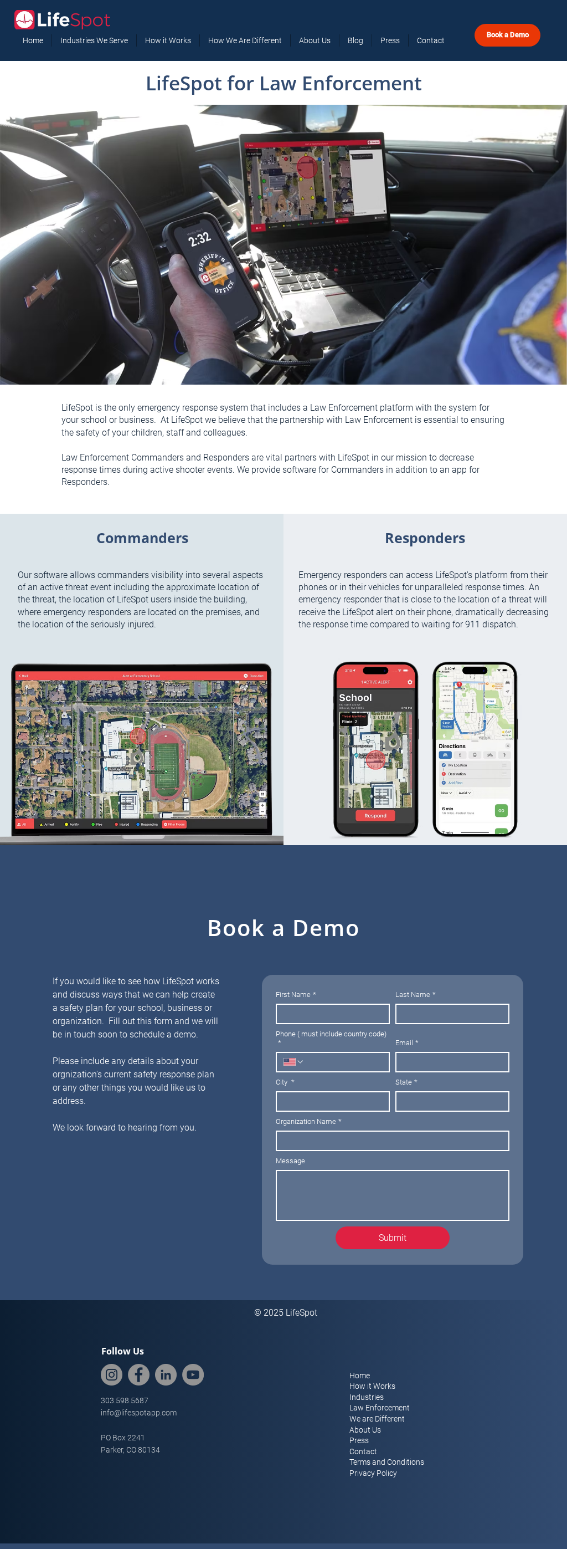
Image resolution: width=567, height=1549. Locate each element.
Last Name (415, 994)
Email (407, 1043)
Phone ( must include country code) (331, 1038)
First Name (296, 994)
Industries (366, 1397)
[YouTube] (193, 1375)
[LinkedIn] (166, 1375)
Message (290, 1161)
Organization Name (309, 1121)
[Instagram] (111, 1375)
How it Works (372, 1386)
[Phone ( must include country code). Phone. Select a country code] (294, 1061)
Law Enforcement (379, 1407)
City (285, 1082)
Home (359, 1375)
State (406, 1082)
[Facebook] (139, 1375)
